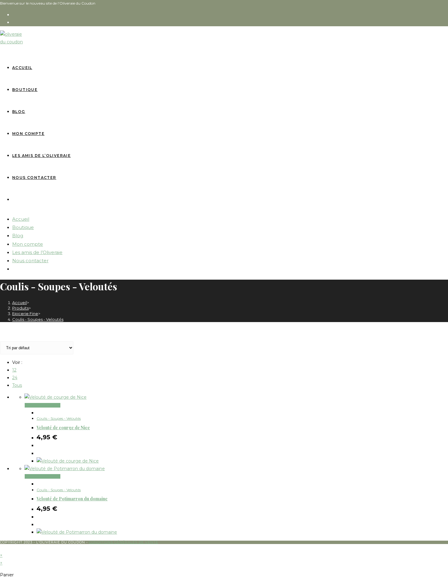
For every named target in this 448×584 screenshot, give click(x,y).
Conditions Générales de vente (123, 542)
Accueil (20, 219)
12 (14, 370)
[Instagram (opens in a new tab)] (15, 22)
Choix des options (42, 405)
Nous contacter (30, 260)
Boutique (23, 227)
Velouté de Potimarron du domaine (72, 499)
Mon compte (27, 244)
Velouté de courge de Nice (63, 427)
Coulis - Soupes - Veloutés (37, 319)
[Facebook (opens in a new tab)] (15, 14)
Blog (17, 235)
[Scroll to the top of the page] (2, 547)
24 (14, 377)
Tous (17, 385)
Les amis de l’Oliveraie (37, 252)
